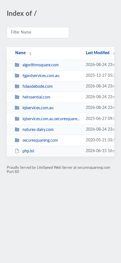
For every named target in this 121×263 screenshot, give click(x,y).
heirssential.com (36, 97)
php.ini (28, 151)
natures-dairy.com (38, 130)
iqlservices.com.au (38, 108)
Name (20, 53)
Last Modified (97, 53)
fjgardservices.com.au (41, 76)
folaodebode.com (38, 87)
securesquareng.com (40, 141)
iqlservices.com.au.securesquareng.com (51, 119)
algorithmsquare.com (41, 65)
